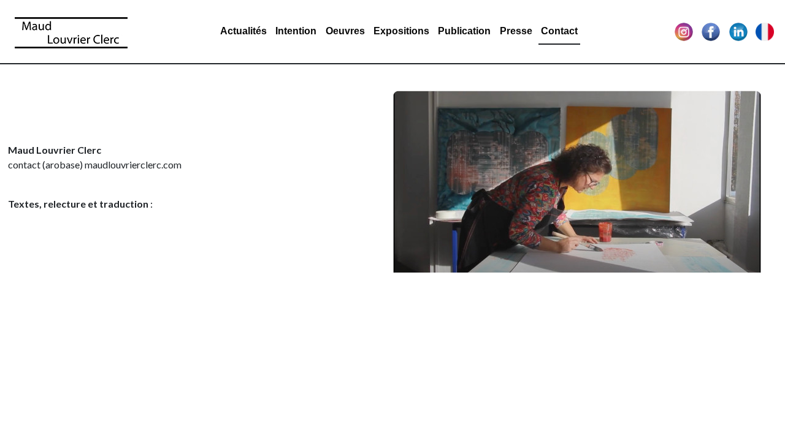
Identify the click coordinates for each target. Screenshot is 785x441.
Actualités (243, 31)
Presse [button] (516, 31)
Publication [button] (464, 31)
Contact (559, 31)
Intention (295, 31)
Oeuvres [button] (345, 31)
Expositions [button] (401, 31)
